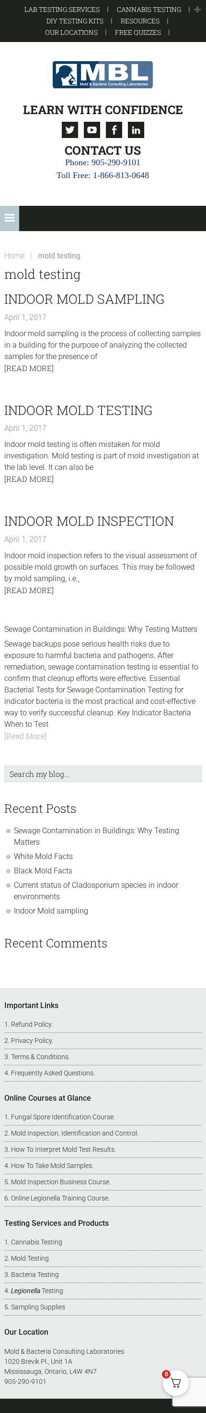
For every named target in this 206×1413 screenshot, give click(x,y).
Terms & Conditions (40, 1057)
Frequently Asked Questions (52, 1073)
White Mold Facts (43, 856)
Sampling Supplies (38, 1307)
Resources (140, 20)
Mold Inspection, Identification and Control (74, 1133)
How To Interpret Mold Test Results (62, 1149)
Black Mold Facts (43, 870)
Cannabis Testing (149, 9)
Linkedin (136, 130)
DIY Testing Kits (74, 20)
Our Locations (71, 32)
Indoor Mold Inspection (89, 520)
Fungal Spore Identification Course (62, 1117)
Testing (37, 1291)
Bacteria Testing (35, 1274)
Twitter (70, 130)
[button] (197, 10)
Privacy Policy (31, 1040)
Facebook (114, 130)
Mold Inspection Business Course (60, 1182)
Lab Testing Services (62, 9)
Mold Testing (30, 1258)
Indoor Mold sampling (84, 298)
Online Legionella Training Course (59, 1198)
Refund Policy (31, 1024)
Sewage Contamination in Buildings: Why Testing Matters (100, 629)
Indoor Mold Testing (78, 410)
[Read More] (29, 368)
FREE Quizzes (138, 32)
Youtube (92, 130)
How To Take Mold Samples (51, 1165)
